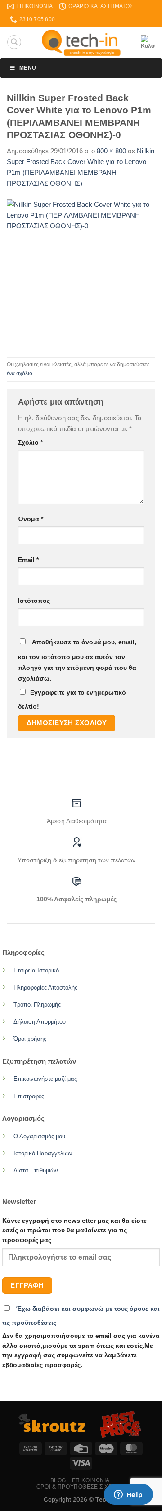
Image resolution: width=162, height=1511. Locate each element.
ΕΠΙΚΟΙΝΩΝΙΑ (91, 1480)
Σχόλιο (30, 442)
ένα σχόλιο (19, 373)
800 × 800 (111, 151)
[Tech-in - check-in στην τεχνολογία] (81, 42)
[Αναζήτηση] (14, 42)
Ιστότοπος (34, 600)
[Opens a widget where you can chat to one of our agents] (128, 1495)
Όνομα (30, 519)
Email (28, 560)
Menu (27, 68)
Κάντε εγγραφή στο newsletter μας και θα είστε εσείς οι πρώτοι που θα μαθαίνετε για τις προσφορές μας (74, 1230)
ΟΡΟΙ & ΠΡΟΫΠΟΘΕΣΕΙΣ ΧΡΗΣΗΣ (82, 1486)
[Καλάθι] (148, 42)
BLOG (58, 1480)
